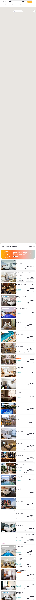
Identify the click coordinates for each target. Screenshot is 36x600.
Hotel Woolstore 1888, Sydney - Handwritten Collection (18, 288)
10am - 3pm (25, 436)
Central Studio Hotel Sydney (18, 265)
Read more (15, 256)
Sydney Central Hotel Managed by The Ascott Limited (18, 421)
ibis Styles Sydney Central (18, 383)
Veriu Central (18, 457)
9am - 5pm (20, 363)
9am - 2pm (25, 460)
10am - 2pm (29, 554)
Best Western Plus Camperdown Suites (18, 277)
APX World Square (18, 550)
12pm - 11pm (29, 448)
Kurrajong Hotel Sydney (18, 574)
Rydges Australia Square (18, 360)
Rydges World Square (18, 491)
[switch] (31, 5)
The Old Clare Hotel (18, 480)
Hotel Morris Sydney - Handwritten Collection (18, 396)
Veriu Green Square (18, 503)
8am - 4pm (25, 542)
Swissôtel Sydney (18, 336)
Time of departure (16, 5)
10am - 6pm (29, 363)
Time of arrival (9, 5)
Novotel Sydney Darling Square (18, 515)
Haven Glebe (18, 445)
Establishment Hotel (18, 324)
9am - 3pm (20, 351)
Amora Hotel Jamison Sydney (18, 312)
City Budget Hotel (18, 585)
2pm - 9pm (25, 268)
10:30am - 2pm (21, 280)
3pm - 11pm (29, 280)
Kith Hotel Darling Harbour (18, 433)
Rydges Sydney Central (18, 300)
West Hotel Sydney (18, 527)
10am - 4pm (29, 351)
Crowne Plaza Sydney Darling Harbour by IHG (18, 538)
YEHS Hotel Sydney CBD (18, 348)
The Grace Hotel (18, 371)
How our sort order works (5, 248)
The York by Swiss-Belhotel (18, 408)
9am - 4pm (25, 292)
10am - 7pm (25, 577)
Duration (23, 5)
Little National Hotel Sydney (18, 468)
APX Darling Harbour (18, 562)
